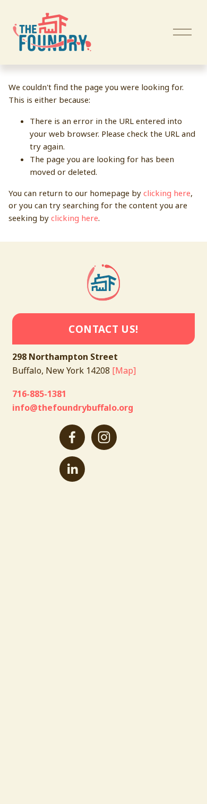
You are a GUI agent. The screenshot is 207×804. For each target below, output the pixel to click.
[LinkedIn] (72, 469)
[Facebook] (72, 437)
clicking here (167, 193)
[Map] (124, 370)
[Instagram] (104, 437)
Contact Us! (103, 328)
